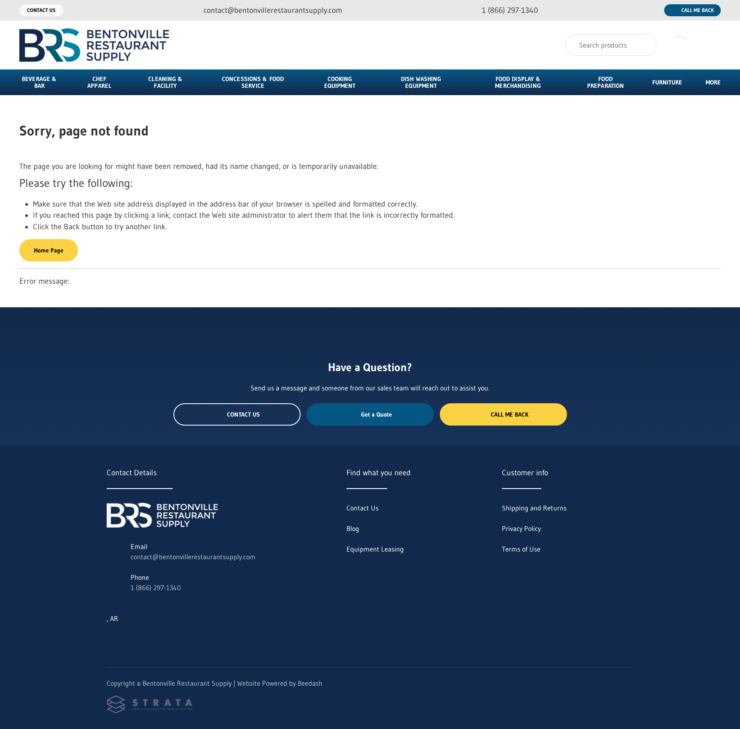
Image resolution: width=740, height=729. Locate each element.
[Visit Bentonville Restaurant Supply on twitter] (110, 639)
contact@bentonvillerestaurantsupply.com (193, 556)
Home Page (48, 250)
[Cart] (711, 45)
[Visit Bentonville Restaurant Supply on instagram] (128, 639)
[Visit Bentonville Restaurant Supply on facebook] (146, 639)
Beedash (310, 683)
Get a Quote (376, 414)
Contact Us (41, 10)
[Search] (644, 45)
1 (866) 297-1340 (156, 587)
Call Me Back (697, 10)
